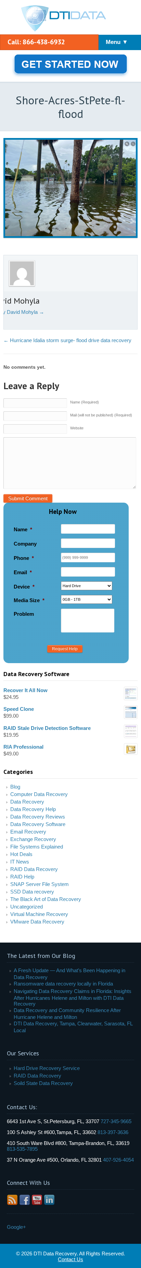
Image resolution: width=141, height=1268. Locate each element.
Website (77, 428)
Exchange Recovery (33, 839)
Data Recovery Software (37, 824)
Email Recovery (28, 832)
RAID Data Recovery (34, 869)
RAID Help (22, 877)
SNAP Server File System (39, 884)
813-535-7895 (22, 1149)
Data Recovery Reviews (37, 817)
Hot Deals (21, 854)
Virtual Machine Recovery (39, 914)
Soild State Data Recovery (43, 1083)
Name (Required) (84, 402)
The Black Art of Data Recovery (45, 899)
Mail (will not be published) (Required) (101, 415)
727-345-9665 (116, 1121)
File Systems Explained (36, 847)
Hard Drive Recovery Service (47, 1068)
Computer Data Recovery (39, 794)
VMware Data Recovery (37, 922)
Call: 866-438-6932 (36, 41)
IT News (19, 862)
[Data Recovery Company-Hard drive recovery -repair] (70, 18)
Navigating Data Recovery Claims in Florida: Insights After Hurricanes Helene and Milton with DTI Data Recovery (72, 997)
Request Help (65, 648)
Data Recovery (27, 802)
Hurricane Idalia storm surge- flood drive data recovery (67, 340)
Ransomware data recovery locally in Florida (63, 984)
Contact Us (70, 1259)
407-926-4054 (118, 1160)
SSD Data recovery (32, 892)
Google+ (16, 1227)
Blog (15, 787)
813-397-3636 (113, 1132)
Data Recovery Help (33, 809)
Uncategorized (26, 907)
